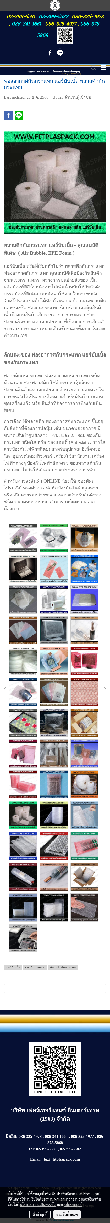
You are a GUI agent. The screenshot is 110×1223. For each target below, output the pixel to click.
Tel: (31, 1149)
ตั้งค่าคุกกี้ (40, 1214)
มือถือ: (12, 1136)
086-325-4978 (88, 16)
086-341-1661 (27, 23)
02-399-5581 (21, 16)
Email (35, 1159)
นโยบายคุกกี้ (73, 1204)
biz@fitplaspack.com (62, 1159)
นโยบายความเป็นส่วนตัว (38, 1204)
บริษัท (19, 1110)
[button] (92, 68)
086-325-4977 (60, 23)
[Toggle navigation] (103, 67)
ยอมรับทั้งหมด (67, 1214)
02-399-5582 (53, 16)
